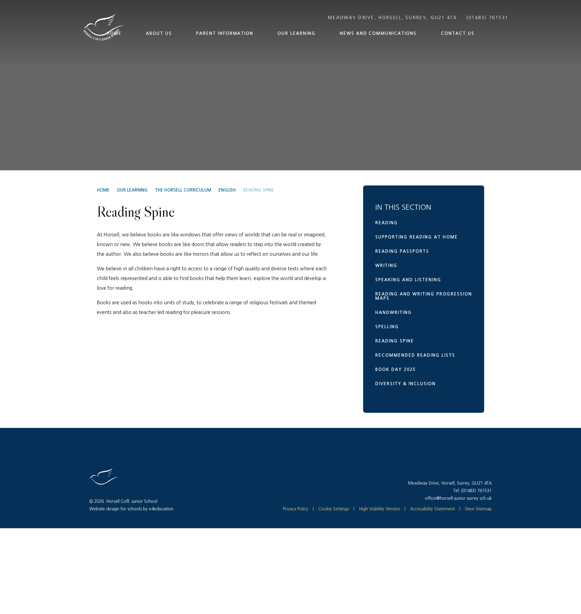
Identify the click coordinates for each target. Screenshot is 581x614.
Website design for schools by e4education (131, 509)
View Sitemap (478, 509)
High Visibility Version (379, 509)
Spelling (387, 327)
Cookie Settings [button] (331, 509)
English (227, 190)
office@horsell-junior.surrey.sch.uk (458, 498)
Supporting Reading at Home (416, 237)
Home (103, 190)
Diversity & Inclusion (405, 384)
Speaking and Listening (408, 280)
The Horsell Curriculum (183, 190)
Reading (386, 223)
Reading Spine (258, 190)
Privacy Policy (295, 509)
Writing (386, 265)
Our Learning (132, 190)
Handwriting (393, 312)
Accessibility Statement (432, 509)
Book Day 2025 (395, 369)
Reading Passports (402, 251)
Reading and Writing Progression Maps (423, 296)
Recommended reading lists (415, 355)
